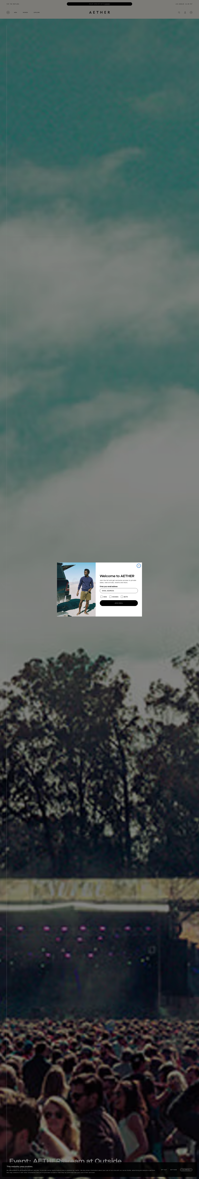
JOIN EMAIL (119, 603)
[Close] (138, 565)
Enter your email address (109, 586)
